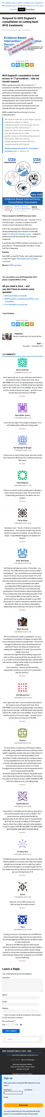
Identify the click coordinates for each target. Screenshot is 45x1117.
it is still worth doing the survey (19, 234)
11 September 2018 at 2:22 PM (22, 372)
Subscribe (23, 1105)
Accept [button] (21, 9)
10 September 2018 (10, 30)
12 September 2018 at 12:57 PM (22, 485)
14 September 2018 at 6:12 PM (22, 632)
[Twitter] (13, 65)
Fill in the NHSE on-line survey (16, 305)
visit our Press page (27, 1060)
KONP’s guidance (15, 265)
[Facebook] (18, 65)
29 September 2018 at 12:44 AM (23, 929)
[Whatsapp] (22, 65)
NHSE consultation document (16, 296)
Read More (30, 9)
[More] (32, 65)
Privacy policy (33, 1114)
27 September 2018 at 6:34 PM (22, 897)
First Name (8, 1090)
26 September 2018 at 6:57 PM (22, 854)
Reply (23, 396)
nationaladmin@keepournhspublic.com (25, 1055)
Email (4, 1002)
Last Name (28, 1090)
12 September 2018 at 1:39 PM (22, 523)
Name (4, 995)
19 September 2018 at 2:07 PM (22, 743)
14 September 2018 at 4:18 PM (22, 563)
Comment (6, 978)
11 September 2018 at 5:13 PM (22, 418)
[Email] (27, 65)
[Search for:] (22, 1039)
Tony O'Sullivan (25, 30)
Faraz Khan (22, 520)
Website (5, 1008)
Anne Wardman (22, 561)
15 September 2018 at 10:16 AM (23, 697)
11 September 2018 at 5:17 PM (22, 450)
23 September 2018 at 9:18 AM (22, 806)
